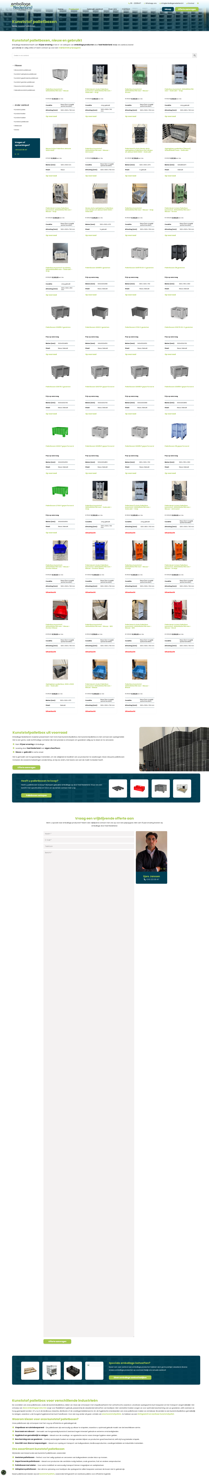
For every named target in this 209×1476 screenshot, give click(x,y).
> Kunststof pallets (19, 110)
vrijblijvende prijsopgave (70, 48)
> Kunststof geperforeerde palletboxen (25, 78)
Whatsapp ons (151, 3)
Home (60, 9)
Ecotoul (191, 3)
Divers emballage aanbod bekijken (130, 1377)
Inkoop (168, 9)
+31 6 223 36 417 (21, 150)
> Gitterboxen (17, 126)
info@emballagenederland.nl (172, 3)
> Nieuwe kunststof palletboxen (23, 86)
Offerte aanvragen (187, 9)
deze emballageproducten (35, 1408)
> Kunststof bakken (19, 118)
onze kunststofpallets (111, 1414)
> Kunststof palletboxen (21, 122)
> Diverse (16, 130)
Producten (74, 9)
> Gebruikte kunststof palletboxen (24, 90)
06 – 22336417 (135, 3)
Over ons (112, 9)
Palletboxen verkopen (36, 795)
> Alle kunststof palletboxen (22, 70)
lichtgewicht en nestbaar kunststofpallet (156, 1414)
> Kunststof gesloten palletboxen (24, 82)
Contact (126, 9)
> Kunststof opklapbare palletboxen (25, 74)
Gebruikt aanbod (95, 9)
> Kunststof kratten (19, 114)
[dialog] (3, 1472)
